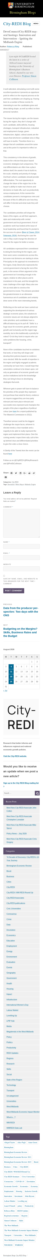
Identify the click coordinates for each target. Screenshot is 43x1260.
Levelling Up (12, 1016)
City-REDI (15, 482)
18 (11, 677)
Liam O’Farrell (9, 1206)
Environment (12, 957)
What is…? (11, 1117)
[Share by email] (6, 477)
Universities (11, 1101)
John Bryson (29, 1196)
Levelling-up (22, 1201)
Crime (9, 919)
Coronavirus (12, 914)
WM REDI (11, 1123)
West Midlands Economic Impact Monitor (23, 1112)
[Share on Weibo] (34, 473)
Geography (11, 973)
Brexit (9, 871)
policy (20, 1206)
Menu (35, 23)
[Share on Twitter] (16, 473)
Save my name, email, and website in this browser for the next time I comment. (20, 581)
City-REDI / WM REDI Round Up (20, 893)
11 (11, 672)
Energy (9, 951)
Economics (11, 935)
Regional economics (11, 1215)
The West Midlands (11, 1225)
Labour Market (12, 1010)
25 (11, 682)
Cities (9, 882)
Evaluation (11, 962)
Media (9, 1026)
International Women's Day (17, 1005)
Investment (18, 1196)
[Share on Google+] (25, 473)
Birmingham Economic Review (19, 866)
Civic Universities (14, 909)
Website (7, 564)
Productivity (11, 1048)
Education (11, 941)
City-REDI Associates (15, 898)
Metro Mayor (19, 484)
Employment (12, 946)
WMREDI (19, 1245)
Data (8, 925)
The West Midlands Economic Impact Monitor (21, 1230)
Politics (9, 1042)
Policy (9, 1037)
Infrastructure (12, 1000)
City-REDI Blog (17, 23)
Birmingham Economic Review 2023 (17, 1162)
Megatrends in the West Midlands (20, 1032)
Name (6, 542)
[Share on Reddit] (29, 473)
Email (6, 553)
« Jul (5, 691)
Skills (9, 1069)
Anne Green (32, 1142)
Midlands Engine (30, 484)
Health (9, 983)
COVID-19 (20, 1181)
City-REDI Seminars (11, 1176)
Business (10, 876)
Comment (8, 507)
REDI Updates (12, 1053)
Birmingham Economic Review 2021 (17, 1157)
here (15, 411)
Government (12, 978)
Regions (10, 1058)
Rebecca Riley (13, 47)
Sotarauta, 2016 (9, 236)
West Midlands (13, 1107)
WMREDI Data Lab (14, 1128)
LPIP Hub (10, 1021)
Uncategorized (12, 1096)
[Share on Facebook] (12, 473)
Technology (11, 1085)
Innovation (8, 1196)
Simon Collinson (10, 1220)
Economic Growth (11, 1186)
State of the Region (14, 1080)
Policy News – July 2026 (17, 834)
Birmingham (8, 1147)
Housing (10, 989)
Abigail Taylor (9, 1142)
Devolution (11, 484)
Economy (34, 1186)
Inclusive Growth (31, 1191)
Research (10, 1064)
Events (9, 967)
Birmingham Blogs (23, 12)
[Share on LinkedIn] (20, 473)
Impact (9, 994)
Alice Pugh (21, 1142)
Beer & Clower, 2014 (30, 232)
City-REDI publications (16, 903)
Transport (10, 1090)
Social (9, 1074)
